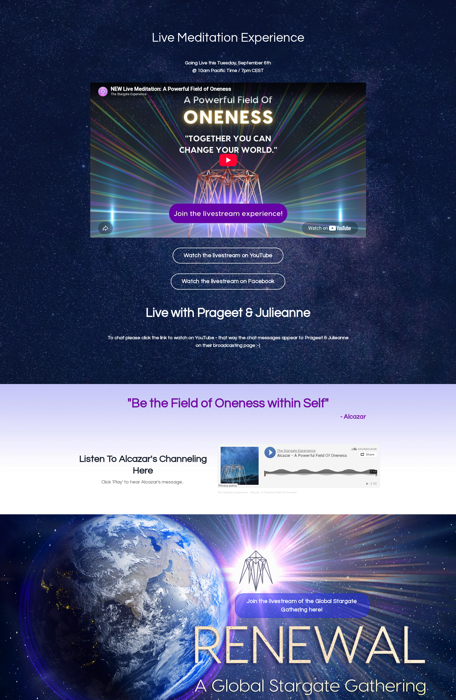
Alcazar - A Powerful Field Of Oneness (273, 492)
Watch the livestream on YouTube (228, 255)
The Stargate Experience (233, 492)
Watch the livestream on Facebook (228, 281)
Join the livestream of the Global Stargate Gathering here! (302, 605)
